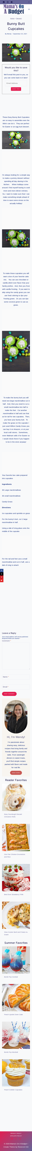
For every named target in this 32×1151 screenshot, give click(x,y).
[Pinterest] (11, 2)
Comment (6, 641)
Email (6, 687)
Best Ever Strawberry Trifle (13, 894)
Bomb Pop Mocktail (11, 1052)
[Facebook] (3, 2)
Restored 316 (23, 1147)
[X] (16, 1139)
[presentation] (16, 797)
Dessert (19, 18)
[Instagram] (7, 2)
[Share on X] (1, 574)
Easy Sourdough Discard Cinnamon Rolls (13, 815)
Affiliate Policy (16, 1136)
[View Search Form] (29, 2)
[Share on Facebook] (1, 570)
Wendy (9, 34)
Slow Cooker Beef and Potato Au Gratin (16, 933)
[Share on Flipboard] (1, 580)
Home (12, 18)
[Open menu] (29, 9)
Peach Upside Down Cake (13, 1014)
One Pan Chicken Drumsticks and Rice (14, 856)
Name (6, 677)
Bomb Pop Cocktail (11, 977)
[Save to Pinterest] (1, 577)
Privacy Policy (16, 1133)
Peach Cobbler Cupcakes (13, 1090)
